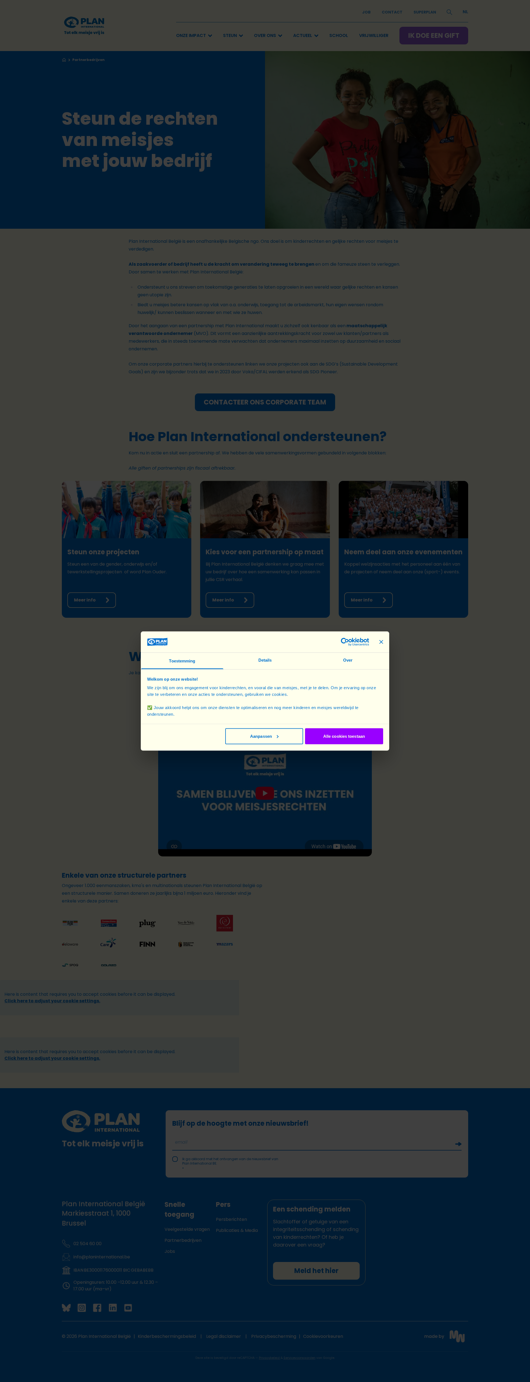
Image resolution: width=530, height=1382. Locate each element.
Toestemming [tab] (182, 661)
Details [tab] (265, 660)
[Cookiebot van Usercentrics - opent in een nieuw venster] (345, 642)
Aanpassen (261, 736)
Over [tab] (348, 660)
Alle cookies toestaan (344, 736)
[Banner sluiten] (381, 642)
